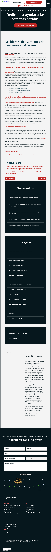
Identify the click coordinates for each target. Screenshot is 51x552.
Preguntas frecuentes (18, 333)
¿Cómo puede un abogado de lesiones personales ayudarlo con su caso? (25, 205)
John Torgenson (9, 54)
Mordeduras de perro (17, 304)
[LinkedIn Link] (9, 532)
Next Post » (42, 178)
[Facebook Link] (4, 532)
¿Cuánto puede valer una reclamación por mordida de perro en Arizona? (25, 212)
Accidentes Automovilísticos (20, 251)
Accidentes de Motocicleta (20, 270)
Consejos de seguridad (18, 275)
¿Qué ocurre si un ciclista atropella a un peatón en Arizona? (25, 219)
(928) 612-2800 (30, 510)
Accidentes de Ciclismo (18, 260)
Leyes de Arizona (16, 294)
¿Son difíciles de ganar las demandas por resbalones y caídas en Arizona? (24, 226)
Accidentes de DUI (16, 265)
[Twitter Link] (7, 532)
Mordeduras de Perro (17, 299)
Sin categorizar (15, 318)
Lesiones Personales (17, 289)
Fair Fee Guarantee (17, 2)
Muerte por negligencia (18, 309)
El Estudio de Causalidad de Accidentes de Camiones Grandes (19, 102)
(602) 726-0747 (25, 5)
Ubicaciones (14, 338)
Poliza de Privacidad (11, 541)
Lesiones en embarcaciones (20, 285)
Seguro (12, 313)
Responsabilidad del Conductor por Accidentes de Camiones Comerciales (26, 154)
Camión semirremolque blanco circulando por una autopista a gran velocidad (25, 166)
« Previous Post (10, 178)
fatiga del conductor (9, 72)
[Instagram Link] (5, 532)
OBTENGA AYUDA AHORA (25, 474)
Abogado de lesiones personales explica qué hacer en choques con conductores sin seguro (23, 198)
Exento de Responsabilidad (24, 541)
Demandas (13, 280)
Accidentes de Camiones (18, 256)
